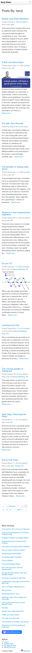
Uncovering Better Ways (11, 564)
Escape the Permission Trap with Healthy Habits (14, 573)
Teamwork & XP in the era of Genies (15, 529)
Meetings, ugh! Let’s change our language (14, 598)
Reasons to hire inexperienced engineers (16, 213)
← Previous (11, 506)
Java (12, 24)
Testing (17, 466)
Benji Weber (6, 2)
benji (24, 22)
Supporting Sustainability (11, 553)
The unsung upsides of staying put (12, 369)
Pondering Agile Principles (12, 557)
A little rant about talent (12, 62)
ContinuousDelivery (17, 269)
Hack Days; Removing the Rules (14, 415)
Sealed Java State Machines (15, 18)
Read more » (7, 113)
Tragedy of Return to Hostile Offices (15, 537)
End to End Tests (10, 459)
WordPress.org (9, 647)
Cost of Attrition (7, 560)
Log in (6, 642)
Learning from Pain (10, 325)
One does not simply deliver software (16, 546)
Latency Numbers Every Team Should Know (13, 603)
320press (26, 651)
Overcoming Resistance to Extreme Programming (15, 533)
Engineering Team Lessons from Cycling (14, 542)
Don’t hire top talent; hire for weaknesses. (12, 568)
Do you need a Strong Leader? (13, 550)
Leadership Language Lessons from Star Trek (16, 582)
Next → (20, 509)
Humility (5, 607)
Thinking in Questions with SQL (14, 578)
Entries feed (8, 643)
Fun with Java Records (12, 123)
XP (13, 68)
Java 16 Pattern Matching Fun (13, 586)
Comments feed (10, 645)
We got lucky (7, 590)
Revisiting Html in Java (10, 593)
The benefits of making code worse (15, 167)
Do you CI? (7, 263)
